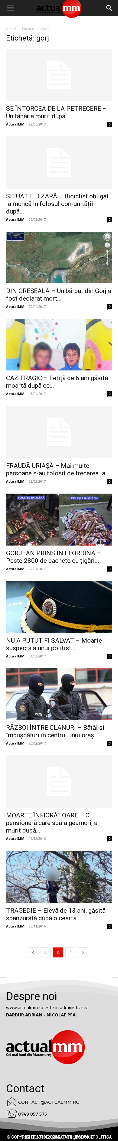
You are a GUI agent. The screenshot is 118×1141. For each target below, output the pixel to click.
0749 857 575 (32, 1114)
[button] (109, 8)
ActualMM (15, 124)
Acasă (11, 28)
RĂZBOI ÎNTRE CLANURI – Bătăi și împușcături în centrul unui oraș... (55, 731)
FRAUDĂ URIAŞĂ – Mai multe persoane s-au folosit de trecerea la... (58, 469)
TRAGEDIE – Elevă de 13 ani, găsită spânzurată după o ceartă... (56, 914)
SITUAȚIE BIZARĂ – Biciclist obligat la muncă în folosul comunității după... (57, 204)
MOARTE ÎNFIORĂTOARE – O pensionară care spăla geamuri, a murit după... (51, 823)
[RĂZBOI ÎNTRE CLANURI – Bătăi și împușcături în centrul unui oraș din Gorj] (59, 694)
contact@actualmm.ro (49, 1102)
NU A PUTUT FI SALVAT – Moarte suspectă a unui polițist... (54, 644)
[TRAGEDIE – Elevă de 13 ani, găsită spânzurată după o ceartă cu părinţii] (59, 877)
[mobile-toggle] (10, 8)
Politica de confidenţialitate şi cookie (68, 1137)
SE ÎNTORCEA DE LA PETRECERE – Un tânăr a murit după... (56, 112)
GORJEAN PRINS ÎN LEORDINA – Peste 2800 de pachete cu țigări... (53, 556)
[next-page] (83, 952)
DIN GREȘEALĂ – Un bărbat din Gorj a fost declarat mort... (58, 294)
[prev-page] (33, 952)
